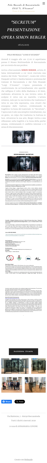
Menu (43, 3)
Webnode (28, 459)
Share (8, 402)
